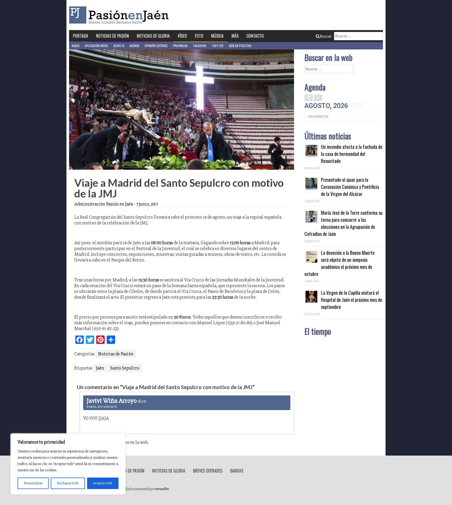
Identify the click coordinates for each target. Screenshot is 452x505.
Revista (119, 45)
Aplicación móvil (96, 45)
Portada (80, 36)
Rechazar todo (68, 483)
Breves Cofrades (207, 471)
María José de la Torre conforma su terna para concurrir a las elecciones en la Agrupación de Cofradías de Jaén (343, 223)
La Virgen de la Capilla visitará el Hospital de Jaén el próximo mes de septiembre (351, 299)
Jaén (100, 368)
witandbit (162, 489)
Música (217, 36)
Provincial (180, 45)
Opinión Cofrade (156, 45)
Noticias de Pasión (112, 36)
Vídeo (182, 36)
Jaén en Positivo (240, 45)
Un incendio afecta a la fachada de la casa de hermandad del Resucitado (351, 153)
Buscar (325, 36)
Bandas (236, 471)
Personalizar (33, 483)
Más (235, 36)
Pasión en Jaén (120, 15)
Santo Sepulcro (124, 368)
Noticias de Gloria (153, 36)
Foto (199, 36)
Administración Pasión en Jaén (103, 204)
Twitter (217, 45)
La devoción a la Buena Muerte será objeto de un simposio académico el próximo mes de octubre (339, 263)
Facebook (199, 45)
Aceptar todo (102, 483)
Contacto (255, 36)
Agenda (134, 45)
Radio (76, 45)
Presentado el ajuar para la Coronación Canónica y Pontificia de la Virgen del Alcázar (350, 186)
